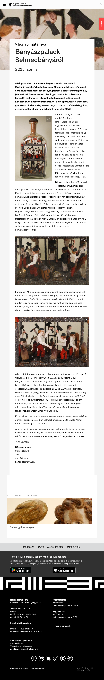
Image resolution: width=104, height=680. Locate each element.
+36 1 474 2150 (26, 629)
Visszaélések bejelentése (21, 646)
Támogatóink (74, 547)
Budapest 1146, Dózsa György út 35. (25, 602)
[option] (49, 514)
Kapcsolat (28, 547)
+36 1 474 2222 (35, 631)
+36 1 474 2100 (24, 608)
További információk (61, 626)
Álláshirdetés (55, 547)
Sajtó (41, 547)
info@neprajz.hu (24, 623)
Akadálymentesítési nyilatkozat (24, 649)
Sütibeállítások (17, 643)
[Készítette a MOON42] (85, 669)
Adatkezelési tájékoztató (21, 640)
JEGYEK (101, 24)
